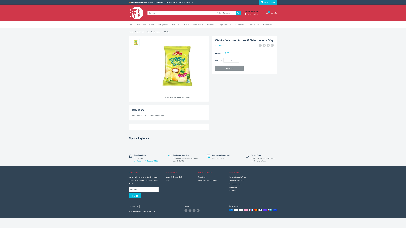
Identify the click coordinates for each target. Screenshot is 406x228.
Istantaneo (197, 25)
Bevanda (210, 25)
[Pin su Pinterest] (264, 45)
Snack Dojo (219, 45)
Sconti (151, 25)
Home (131, 25)
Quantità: (218, 60)
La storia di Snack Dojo (174, 177)
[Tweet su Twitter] (268, 45)
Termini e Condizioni (236, 180)
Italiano (132, 206)
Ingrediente (224, 25)
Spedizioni (233, 187)
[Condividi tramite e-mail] (272, 45)
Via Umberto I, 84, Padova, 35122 (146, 161)
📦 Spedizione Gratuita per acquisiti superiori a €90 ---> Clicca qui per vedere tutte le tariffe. (161, 2)
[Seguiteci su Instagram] (190, 210)
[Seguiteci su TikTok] (198, 210)
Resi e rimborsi (235, 184)
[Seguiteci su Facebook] (185, 210)
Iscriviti (135, 196)
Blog (167, 180)
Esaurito (229, 68)
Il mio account (250, 14)
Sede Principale (269, 2)
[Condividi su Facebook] (260, 45)
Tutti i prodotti (163, 25)
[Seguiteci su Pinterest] (194, 210)
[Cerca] (238, 13)
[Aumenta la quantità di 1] (237, 60)
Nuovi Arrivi (141, 25)
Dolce (174, 25)
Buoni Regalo (255, 25)
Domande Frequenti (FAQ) (207, 180)
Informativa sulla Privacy (238, 177)
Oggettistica (239, 25)
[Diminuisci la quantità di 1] (226, 60)
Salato (184, 25)
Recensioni (267, 25)
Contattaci (202, 177)
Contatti (232, 191)
